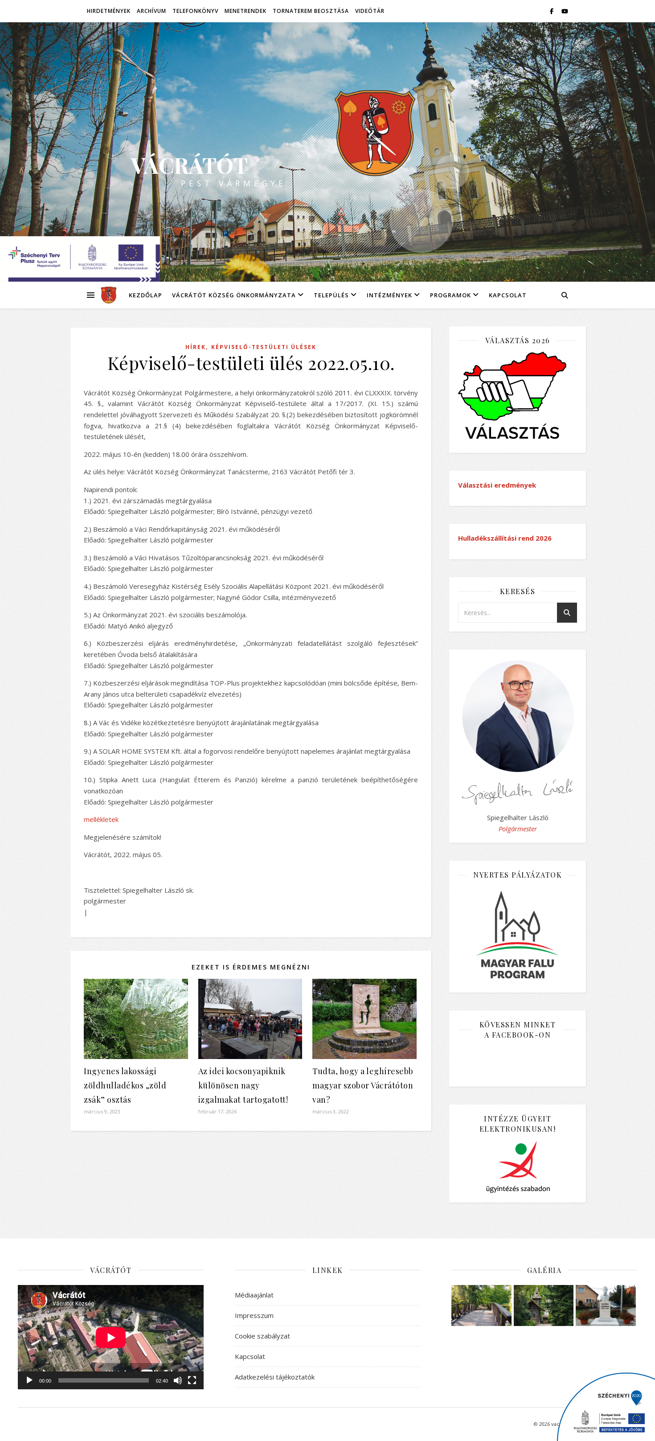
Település (331, 295)
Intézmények (389, 295)
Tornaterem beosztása (311, 11)
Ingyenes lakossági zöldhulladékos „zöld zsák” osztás (125, 1085)
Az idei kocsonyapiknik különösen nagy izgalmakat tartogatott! (243, 1085)
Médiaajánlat (254, 1294)
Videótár (370, 11)
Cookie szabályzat (262, 1335)
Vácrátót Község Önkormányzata (234, 295)
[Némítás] (177, 1380)
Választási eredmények (497, 484)
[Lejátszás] (29, 1380)
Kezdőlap (145, 295)
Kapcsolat (508, 295)
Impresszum (254, 1315)
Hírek (195, 347)
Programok (450, 295)
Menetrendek (245, 11)
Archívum (151, 11)
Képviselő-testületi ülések (263, 347)
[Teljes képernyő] (192, 1380)
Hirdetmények (109, 11)
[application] (111, 1337)
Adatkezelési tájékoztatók (275, 1376)
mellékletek (101, 819)
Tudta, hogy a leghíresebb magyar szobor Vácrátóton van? (362, 1085)
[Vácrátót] (105, 295)
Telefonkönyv (195, 11)
